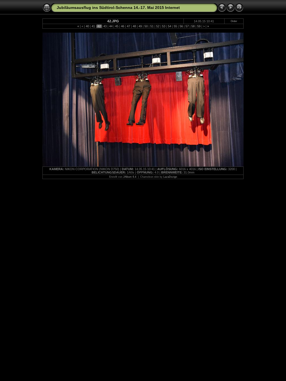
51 (151, 26)
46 (122, 26)
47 (128, 26)
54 (169, 26)
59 (198, 26)
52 (157, 26)
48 (134, 26)
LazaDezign (170, 176)
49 (140, 26)
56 (181, 26)
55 (175, 26)
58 (193, 26)
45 (116, 26)
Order (234, 21)
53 (163, 26)
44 (110, 26)
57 (187, 26)
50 (146, 26)
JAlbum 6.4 (129, 176)
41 (93, 26)
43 (105, 26)
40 (87, 26)
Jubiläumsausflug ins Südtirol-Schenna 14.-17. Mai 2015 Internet (118, 7)
